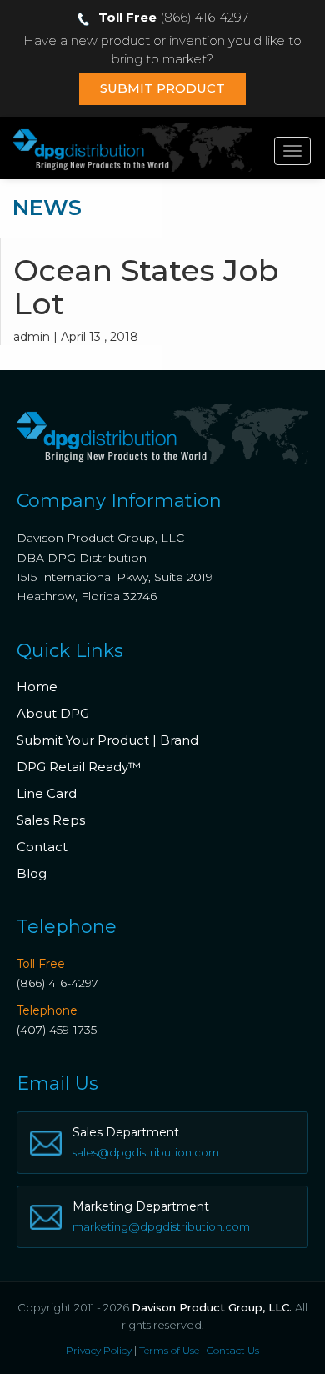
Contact (42, 846)
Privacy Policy (99, 1350)
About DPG (53, 713)
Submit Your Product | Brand (107, 740)
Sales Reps (51, 820)
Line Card (47, 793)
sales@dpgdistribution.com (145, 1152)
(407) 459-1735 (57, 1029)
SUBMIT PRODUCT (162, 88)
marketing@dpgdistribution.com (161, 1226)
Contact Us (233, 1350)
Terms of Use (169, 1350)
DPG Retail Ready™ (79, 766)
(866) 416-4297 (57, 982)
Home (37, 686)
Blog (32, 873)
